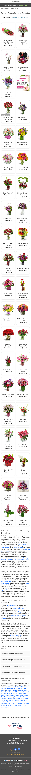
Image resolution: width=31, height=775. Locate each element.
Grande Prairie (11, 693)
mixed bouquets (18, 547)
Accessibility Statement (24, 769)
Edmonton (8, 687)
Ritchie (7, 692)
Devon (9, 702)
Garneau (23, 688)
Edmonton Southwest (12, 700)
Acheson (9, 698)
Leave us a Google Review (15, 754)
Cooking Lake (11, 703)
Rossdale (12, 692)
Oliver (2, 692)
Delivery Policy (15, 771)
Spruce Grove (20, 693)
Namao (3, 705)
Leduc (13, 687)
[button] (27, 771)
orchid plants (20, 612)
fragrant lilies (4, 590)
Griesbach (9, 690)
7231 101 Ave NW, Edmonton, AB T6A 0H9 (15, 740)
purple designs (5, 583)
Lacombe (12, 695)
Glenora (3, 690)
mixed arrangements (18, 608)
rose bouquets (11, 605)
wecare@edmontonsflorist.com (15, 743)
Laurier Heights (23, 690)
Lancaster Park (8, 688)
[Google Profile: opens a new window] (19, 749)
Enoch (16, 705)
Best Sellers (6, 17)
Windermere (18, 692)
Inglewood (15, 690)
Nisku (6, 707)
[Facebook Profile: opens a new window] (15, 749)
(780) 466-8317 (15, 742)
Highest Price (15, 17)
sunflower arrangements (18, 615)
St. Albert (3, 693)
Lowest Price (24, 17)
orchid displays (5, 547)
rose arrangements (23, 544)
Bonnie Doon (17, 688)
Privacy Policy (13, 769)
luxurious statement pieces (21, 559)
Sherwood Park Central (22, 703)
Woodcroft (26, 692)
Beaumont (19, 695)
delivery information (15, 635)
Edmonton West (17, 698)
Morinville (18, 687)
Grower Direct (15, 1)
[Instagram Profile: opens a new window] (12, 749)
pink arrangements (6, 581)
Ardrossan (10, 697)
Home (2, 8)
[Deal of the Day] (23, 85)
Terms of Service (4, 769)
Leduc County (9, 705)
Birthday (7, 8)
